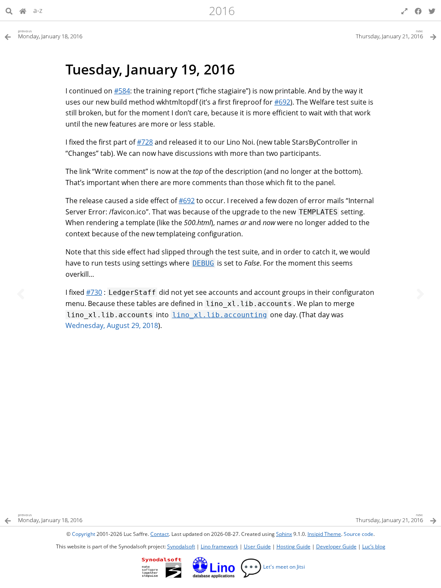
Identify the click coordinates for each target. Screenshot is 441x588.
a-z (37, 10)
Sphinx (284, 534)
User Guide (257, 546)
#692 (282, 102)
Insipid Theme (324, 534)
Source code (358, 534)
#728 (145, 142)
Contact (159, 534)
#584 (122, 91)
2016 (222, 11)
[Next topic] (420, 294)
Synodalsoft (181, 546)
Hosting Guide (293, 546)
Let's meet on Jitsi (272, 566)
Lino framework (219, 546)
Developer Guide (336, 546)
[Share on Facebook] (418, 10)
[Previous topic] (20, 294)
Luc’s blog (373, 546)
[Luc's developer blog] (23, 10)
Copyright (83, 534)
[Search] (9, 10)
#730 (94, 292)
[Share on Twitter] (432, 10)
